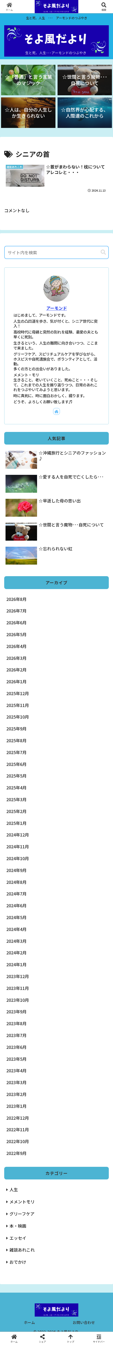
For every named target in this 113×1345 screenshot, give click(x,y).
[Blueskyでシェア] (69, 1302)
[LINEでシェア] (19, 1331)
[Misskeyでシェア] (94, 1302)
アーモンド (56, 308)
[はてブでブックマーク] (94, 1317)
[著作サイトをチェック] (56, 411)
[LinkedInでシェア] (69, 1331)
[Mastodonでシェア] (44, 1302)
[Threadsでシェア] (44, 1317)
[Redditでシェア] (69, 1317)
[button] (103, 252)
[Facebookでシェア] (19, 1317)
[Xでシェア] (19, 1302)
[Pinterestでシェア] (44, 1331)
